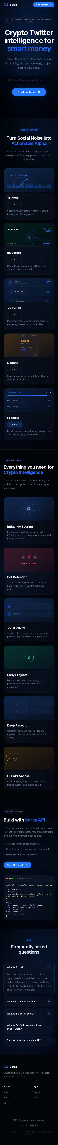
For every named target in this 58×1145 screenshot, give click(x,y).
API (5, 1097)
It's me (14, 204)
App (6, 1092)
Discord (34, 1125)
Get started (42, 4)
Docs (6, 1103)
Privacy (36, 1092)
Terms (36, 1097)
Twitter (23, 1125)
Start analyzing (27, 92)
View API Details (15, 865)
